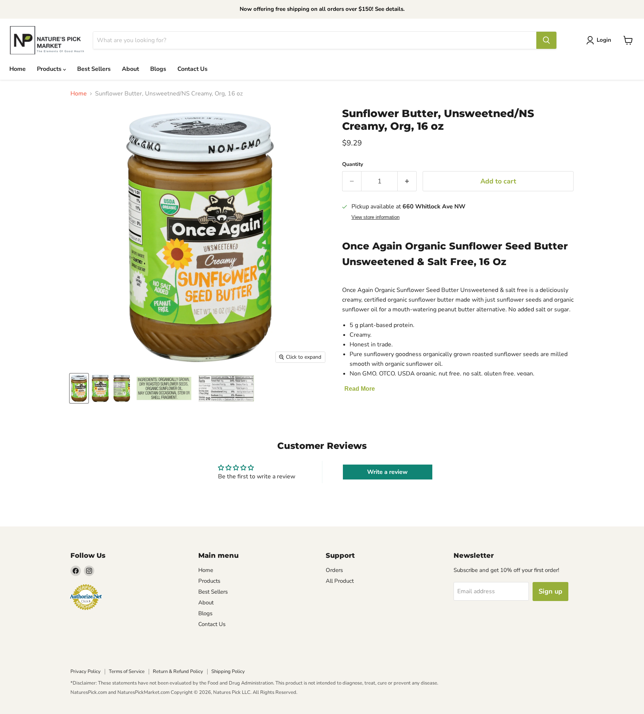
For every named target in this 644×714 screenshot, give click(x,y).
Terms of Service (127, 671)
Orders (334, 570)
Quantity (352, 164)
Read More (359, 389)
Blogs (158, 69)
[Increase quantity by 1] (407, 181)
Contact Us (192, 69)
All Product (340, 581)
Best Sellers (94, 69)
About (130, 69)
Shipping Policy (228, 671)
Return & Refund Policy (178, 671)
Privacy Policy (85, 671)
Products (50, 69)
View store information (375, 217)
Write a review (387, 472)
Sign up (550, 591)
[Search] (546, 40)
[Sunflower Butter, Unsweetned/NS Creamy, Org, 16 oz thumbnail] (79, 388)
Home (17, 69)
